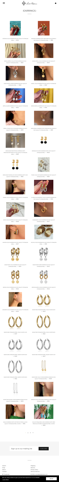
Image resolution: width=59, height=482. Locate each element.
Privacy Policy (34, 469)
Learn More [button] (5, 479)
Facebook (6, 474)
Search (4, 465)
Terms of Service (35, 471)
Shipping (33, 465)
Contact (4, 471)
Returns (33, 467)
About (4, 469)
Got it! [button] (51, 478)
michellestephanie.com (41, 474)
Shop (3, 467)
